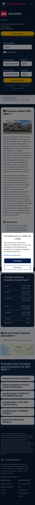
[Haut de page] (31, 501)
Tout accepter (17, 261)
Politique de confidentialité (12, 255)
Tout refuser (17, 267)
